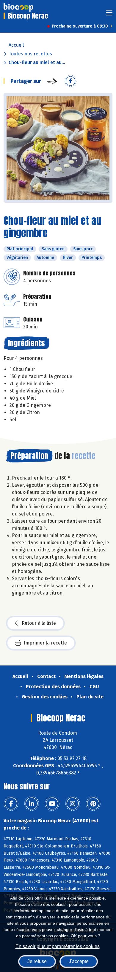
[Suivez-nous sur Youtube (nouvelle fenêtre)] (52, 803)
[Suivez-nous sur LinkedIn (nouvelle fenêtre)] (31, 803)
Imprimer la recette (45, 643)
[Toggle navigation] (109, 14)
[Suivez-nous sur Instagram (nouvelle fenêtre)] (72, 803)
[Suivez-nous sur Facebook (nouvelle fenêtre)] (11, 803)
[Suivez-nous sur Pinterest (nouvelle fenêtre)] (93, 803)
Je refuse (37, 961)
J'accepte (79, 961)
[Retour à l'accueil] (18, 7)
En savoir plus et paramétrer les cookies (57, 946)
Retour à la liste (39, 623)
